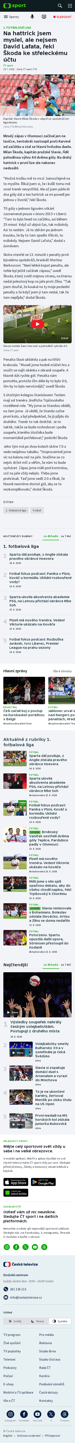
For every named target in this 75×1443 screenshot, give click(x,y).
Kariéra (44, 1376)
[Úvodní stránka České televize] (20, 1264)
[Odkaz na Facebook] (16, 1247)
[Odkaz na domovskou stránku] (20, 5)
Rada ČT (45, 1368)
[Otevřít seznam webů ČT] (70, 6)
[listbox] (37, 1321)
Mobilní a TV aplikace (18, 1392)
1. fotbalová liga (17, 27)
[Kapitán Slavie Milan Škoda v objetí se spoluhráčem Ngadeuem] (37, 95)
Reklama (45, 1343)
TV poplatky (12, 1351)
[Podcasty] (32, 17)
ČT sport (8, 65)
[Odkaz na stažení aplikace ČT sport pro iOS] (15, 1182)
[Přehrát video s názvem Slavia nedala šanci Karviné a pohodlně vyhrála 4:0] (37, 324)
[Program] (44, 17)
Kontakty (46, 1400)
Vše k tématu (62, 671)
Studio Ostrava (49, 1359)
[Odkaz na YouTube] (34, 1247)
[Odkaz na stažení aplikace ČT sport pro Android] (43, 1182)
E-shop (8, 1384)
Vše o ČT (9, 1400)
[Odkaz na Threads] (44, 1247)
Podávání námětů (51, 1384)
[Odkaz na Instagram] (6, 1247)
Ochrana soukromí (28, 1435)
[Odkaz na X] (25, 1247)
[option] (15, 1321)
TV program (11, 1335)
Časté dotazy (48, 1392)
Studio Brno (47, 1351)
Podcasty (9, 1368)
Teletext (9, 1359)
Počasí (8, 1376)
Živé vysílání (11, 1343)
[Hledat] (60, 6)
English (7, 1435)
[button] (37, 324)
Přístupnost (52, 1435)
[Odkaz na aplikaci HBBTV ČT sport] (15, 1193)
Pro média (46, 1335)
